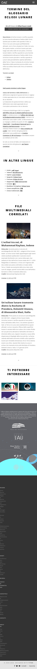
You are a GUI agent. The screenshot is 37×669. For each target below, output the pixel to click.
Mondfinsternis (18, 172)
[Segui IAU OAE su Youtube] (19, 666)
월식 (14, 184)
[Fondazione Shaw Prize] (17, 468)
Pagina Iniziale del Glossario (18, 29)
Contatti (3, 618)
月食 (21, 188)
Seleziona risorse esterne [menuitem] (2, 547)
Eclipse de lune (18, 179)
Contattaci (4, 594)
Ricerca (2, 578)
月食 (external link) (21, 182)
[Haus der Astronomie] (17, 427)
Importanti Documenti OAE (3, 654)
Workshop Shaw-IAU (3, 565)
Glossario (2, 529)
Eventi (2, 555)
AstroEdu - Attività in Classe (2, 515)
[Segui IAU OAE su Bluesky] (17, 666)
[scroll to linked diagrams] (18, 360)
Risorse (2, 487)
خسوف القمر (15, 170)
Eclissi (9, 77)
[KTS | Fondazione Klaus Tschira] (17, 448)
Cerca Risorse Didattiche (3, 492)
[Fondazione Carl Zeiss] (17, 458)
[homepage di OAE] (4, 2)
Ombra (9, 79)
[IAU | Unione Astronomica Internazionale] (17, 438)
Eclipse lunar (17, 177)
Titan (30, 663)
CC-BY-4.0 (10, 278)
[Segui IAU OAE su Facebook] (15, 666)
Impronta (32, 666)
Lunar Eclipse (16, 175)
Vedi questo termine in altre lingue (14, 88)
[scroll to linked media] (18, 151)
